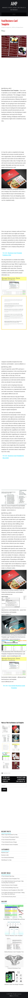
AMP (14, 4)
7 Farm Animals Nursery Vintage (9, 842)
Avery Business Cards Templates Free (10, 878)
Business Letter (5, 855)
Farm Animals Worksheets (7, 857)
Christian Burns (19, 27)
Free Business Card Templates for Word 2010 (12, 890)
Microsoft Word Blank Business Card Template (20, 779)
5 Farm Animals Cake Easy (7, 876)
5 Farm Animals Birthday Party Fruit (9, 887)
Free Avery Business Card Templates (6, 779)
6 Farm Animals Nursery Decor (8, 896)
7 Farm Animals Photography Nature (10, 837)
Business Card (6, 773)
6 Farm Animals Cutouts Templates (9, 844)
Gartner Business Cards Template (9, 885)
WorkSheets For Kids (6, 860)
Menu (14, 14)
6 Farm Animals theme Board (8, 839)
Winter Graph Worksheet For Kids (9, 834)
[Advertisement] (14, 73)
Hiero (11, 995)
